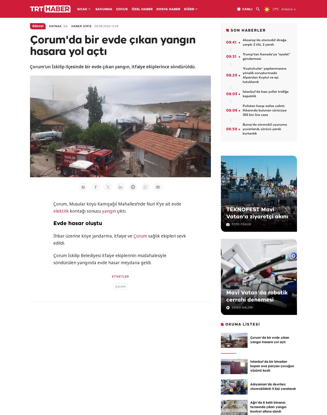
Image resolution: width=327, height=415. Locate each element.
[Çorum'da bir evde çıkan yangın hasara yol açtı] (234, 340)
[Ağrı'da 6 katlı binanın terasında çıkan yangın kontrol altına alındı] (234, 407)
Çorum (140, 236)
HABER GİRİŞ (81, 26)
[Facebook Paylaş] (95, 187)
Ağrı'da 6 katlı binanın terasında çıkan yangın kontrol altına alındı (268, 407)
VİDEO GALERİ (242, 307)
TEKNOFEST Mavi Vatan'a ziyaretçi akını (257, 213)
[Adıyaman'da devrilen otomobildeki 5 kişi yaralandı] (234, 387)
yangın (109, 211)
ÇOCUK (122, 9)
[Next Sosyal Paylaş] (83, 187)
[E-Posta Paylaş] (157, 187)
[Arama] (260, 9)
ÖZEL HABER (142, 9)
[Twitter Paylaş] (108, 187)
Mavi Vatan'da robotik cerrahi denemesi (257, 296)
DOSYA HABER (168, 9)
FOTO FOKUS (241, 224)
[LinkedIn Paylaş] (120, 187)
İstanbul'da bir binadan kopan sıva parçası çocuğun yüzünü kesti (272, 366)
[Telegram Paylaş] (133, 187)
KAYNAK (55, 26)
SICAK (82, 9)
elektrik (61, 211)
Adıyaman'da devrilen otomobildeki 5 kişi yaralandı (273, 387)
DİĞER (189, 9)
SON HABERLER (248, 30)
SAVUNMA (103, 9)
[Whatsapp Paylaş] (145, 187)
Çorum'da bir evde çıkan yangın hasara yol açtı (269, 340)
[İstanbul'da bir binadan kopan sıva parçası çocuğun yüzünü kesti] (234, 366)
